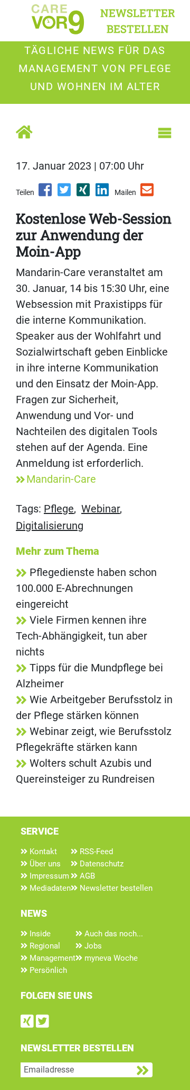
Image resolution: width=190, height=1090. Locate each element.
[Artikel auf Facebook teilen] (46, 193)
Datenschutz (101, 864)
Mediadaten (49, 888)
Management (51, 958)
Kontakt (42, 851)
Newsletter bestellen (115, 888)
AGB (86, 876)
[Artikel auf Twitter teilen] (65, 193)
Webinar (100, 508)
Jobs (92, 946)
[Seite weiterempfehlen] (147, 193)
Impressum (48, 876)
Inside (39, 933)
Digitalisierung (49, 525)
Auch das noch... (112, 933)
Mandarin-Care (61, 479)
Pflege (59, 508)
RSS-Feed (95, 851)
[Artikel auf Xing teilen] (84, 193)
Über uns (44, 864)
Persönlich (47, 970)
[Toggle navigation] (164, 133)
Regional (43, 946)
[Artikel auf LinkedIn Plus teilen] (103, 193)
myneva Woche (110, 958)
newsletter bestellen (137, 21)
